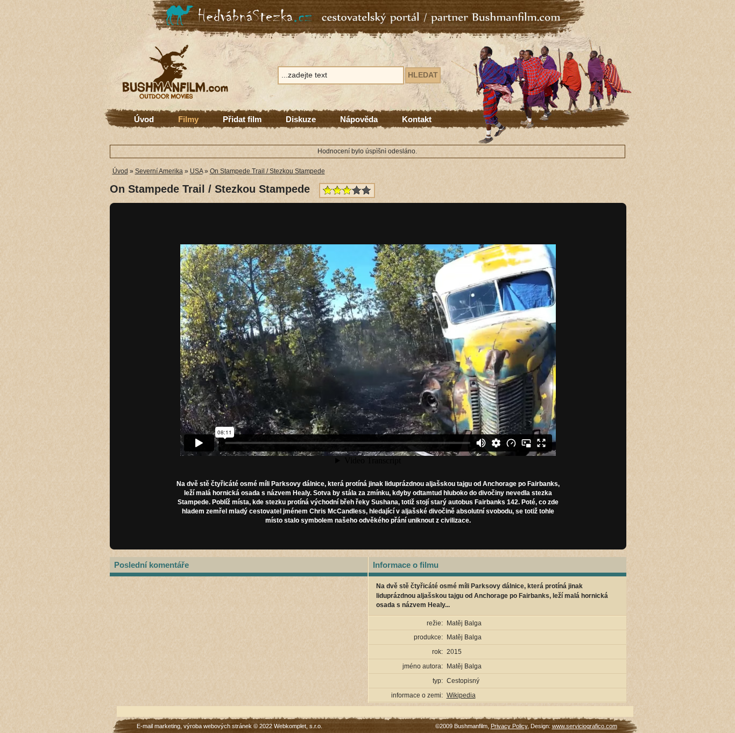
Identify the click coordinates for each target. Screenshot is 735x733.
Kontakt (417, 119)
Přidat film (242, 119)
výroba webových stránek (217, 726)
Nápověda (359, 119)
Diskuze (301, 119)
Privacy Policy (509, 726)
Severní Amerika (159, 171)
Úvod (144, 119)
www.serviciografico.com (584, 726)
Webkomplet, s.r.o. (298, 726)
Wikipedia (461, 695)
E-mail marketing (158, 726)
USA (196, 171)
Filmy (188, 119)
